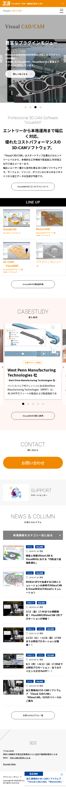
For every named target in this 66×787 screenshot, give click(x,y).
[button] (25, 107)
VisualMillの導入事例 (33, 415)
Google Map (9, 764)
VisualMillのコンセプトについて (33, 186)
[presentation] (1, 59)
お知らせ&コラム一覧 (33, 715)
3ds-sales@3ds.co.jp (20, 758)
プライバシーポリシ (11, 777)
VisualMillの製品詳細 (33, 284)
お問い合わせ (33, 462)
